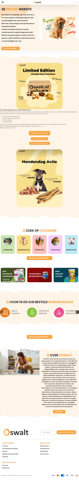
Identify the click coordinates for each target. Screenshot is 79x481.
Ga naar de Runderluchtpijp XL (39, 143)
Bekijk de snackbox (39, 133)
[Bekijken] (77, 2)
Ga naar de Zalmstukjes (39, 139)
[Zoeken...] (73, 2)
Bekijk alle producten (38, 258)
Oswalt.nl (42, 126)
